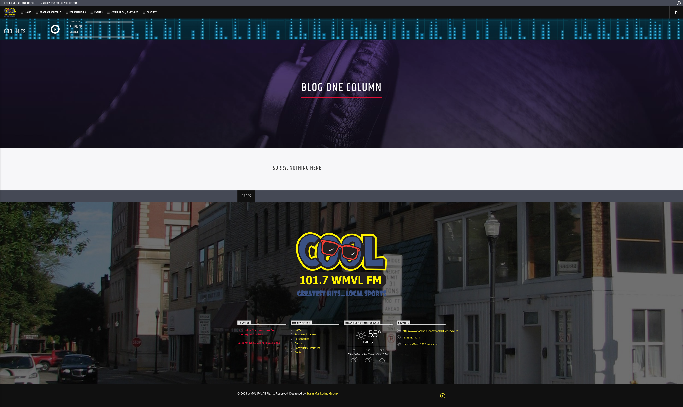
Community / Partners (125, 12)
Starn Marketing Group (322, 393)
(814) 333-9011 (411, 337)
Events (98, 12)
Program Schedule (50, 12)
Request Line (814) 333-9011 (20, 3)
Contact (152, 12)
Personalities (78, 12)
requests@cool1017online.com (60, 3)
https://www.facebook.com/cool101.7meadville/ (430, 331)
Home (28, 12)
